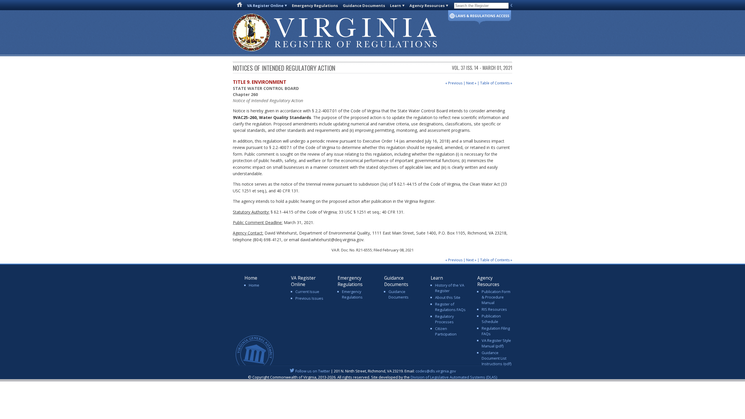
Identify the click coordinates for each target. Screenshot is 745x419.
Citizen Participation (446, 331)
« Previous (453, 83)
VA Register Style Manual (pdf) (496, 343)
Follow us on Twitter (312, 371)
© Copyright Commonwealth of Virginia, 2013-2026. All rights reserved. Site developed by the (372, 377)
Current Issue (307, 291)
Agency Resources (427, 5)
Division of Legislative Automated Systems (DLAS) (454, 377)
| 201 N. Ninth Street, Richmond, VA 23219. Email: (375, 371)
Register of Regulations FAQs (450, 306)
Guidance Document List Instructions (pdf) (496, 358)
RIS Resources (494, 309)
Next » (471, 83)
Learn (395, 5)
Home (254, 285)
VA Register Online (265, 5)
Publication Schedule (491, 318)
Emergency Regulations (315, 5)
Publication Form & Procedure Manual (496, 297)
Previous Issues (309, 298)
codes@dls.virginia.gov (436, 371)
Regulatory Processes (444, 319)
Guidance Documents (364, 5)
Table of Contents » (496, 83)
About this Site (447, 297)
